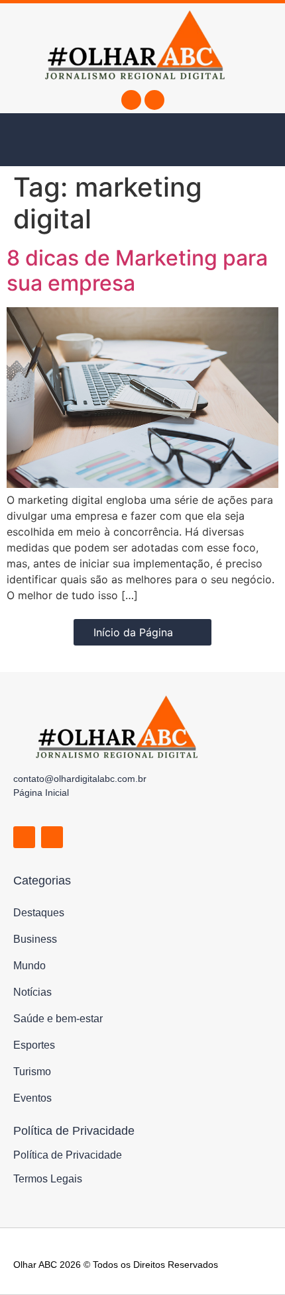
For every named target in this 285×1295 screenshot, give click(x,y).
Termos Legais (47, 1178)
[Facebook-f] (131, 100)
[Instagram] (154, 100)
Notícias (32, 992)
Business (35, 939)
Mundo (29, 965)
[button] (39, 140)
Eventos (32, 1098)
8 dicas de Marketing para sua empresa (137, 270)
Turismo (32, 1071)
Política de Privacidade (67, 1155)
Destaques (38, 912)
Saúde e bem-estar (58, 1018)
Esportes (34, 1045)
